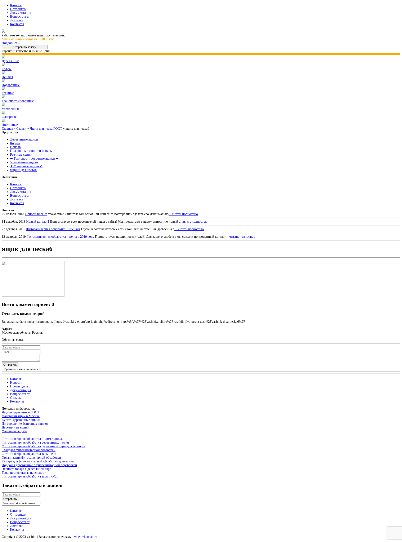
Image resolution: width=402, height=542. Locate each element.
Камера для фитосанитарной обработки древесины (38, 461)
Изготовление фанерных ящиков (25, 423)
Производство (20, 386)
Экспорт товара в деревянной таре (26, 469)
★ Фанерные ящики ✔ (26, 166)
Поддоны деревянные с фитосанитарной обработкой (39, 465)
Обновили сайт (36, 214)
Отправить (10, 364)
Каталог (16, 5)
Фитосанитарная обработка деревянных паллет (35, 442)
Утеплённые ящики (24, 162)
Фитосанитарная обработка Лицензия (53, 229)
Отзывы (16, 397)
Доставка (16, 20)
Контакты (17, 24)
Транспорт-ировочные (18, 101)
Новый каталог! (37, 221)
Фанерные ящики (14, 431)
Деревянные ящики (24, 139)
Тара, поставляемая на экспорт (24, 472)
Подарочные (11, 85)
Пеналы (7, 77)
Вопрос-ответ (20, 16)
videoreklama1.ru (85, 536)
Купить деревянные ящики (21, 420)
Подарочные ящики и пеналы (31, 150)
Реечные (8, 93)
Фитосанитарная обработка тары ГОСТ (30, 476)
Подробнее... (11, 43)
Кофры (7, 69)
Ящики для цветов (23, 170)
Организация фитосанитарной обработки (31, 457)
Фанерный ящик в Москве (21, 416)
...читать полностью (183, 214)
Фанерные (9, 117)
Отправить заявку (24, 47)
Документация (20, 12)
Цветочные (10, 124)
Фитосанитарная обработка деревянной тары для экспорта (43, 446)
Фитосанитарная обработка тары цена (29, 454)
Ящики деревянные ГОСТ (20, 412)
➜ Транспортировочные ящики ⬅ (34, 158)
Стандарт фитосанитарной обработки (28, 450)
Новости (16, 382)
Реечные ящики (21, 154)
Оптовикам (18, 9)
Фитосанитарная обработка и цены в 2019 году (60, 236)
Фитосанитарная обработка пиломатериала (32, 438)
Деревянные (10, 61)
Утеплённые (10, 109)
